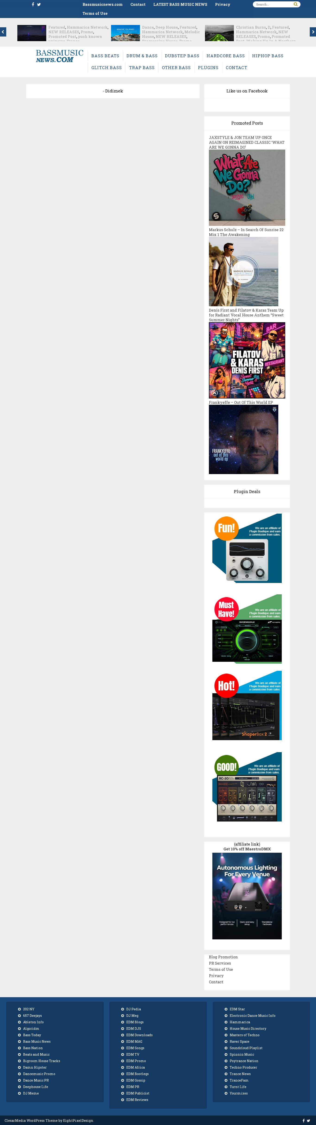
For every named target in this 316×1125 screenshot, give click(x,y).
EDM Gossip (135, 1080)
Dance (54, 27)
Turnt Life (238, 1087)
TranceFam (239, 1080)
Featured (94, 27)
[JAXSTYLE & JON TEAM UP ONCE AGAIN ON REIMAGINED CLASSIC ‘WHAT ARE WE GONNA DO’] (247, 223)
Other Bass (176, 67)
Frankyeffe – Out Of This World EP (241, 402)
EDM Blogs (135, 1022)
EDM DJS (133, 1028)
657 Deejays (32, 1015)
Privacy (222, 4)
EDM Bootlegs (137, 1074)
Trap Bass (142, 67)
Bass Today (32, 1035)
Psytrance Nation (244, 1061)
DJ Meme (31, 1093)
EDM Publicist (137, 1093)
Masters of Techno (245, 1035)
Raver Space (239, 1041)
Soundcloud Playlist (246, 1048)
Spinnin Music (242, 1054)
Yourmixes (239, 1093)
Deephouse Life (35, 1087)
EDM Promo (136, 1061)
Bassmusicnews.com (103, 4)
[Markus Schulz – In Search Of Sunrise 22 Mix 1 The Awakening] (243, 303)
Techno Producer (243, 1067)
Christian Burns (157, 27)
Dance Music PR (36, 1080)
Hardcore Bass (226, 55)
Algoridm (31, 1028)
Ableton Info (33, 1022)
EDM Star (237, 1009)
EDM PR (132, 1087)
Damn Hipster (35, 1067)
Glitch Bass (106, 67)
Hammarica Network (68, 31)
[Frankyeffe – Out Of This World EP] (243, 471)
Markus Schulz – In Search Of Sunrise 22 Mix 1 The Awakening (246, 232)
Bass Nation (33, 1048)
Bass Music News (37, 1041)
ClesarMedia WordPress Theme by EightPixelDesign (49, 1120)
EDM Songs (135, 1048)
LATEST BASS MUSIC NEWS (180, 4)
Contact (138, 4)
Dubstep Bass (182, 55)
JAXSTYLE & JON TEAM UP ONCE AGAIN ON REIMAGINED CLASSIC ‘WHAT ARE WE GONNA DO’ (247, 142)
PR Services (220, 963)
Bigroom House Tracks (41, 1061)
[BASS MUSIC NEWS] (59, 62)
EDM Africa (135, 1067)
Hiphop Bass (268, 55)
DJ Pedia (133, 1009)
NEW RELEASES (77, 36)
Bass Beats (105, 55)
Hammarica (240, 1022)
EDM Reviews (137, 1099)
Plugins (208, 67)
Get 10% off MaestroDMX (247, 848)
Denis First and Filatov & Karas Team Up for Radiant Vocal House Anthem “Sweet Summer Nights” (246, 315)
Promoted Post (264, 36)
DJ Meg (132, 1015)
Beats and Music (36, 1054)
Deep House (73, 27)
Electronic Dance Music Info (253, 1015)
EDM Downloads (139, 1035)
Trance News (240, 1074)
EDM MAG (134, 1041)
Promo (92, 41)
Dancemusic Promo (39, 1074)
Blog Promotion (223, 956)
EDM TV (132, 1054)
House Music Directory (248, 1028)
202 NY (28, 1009)
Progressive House (66, 41)
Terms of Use (95, 13)
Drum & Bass (142, 55)
